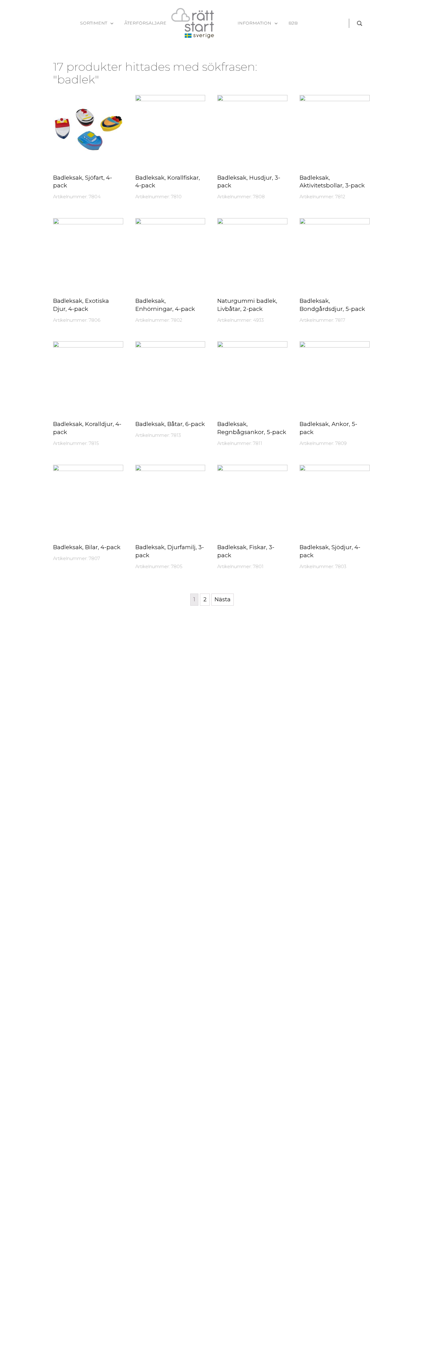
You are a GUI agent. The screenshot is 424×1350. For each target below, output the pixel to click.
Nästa (222, 599)
